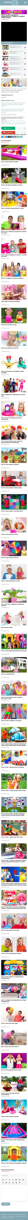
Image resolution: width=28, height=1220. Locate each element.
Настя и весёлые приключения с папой (12, 208)
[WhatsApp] (17, 137)
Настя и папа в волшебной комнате (11, 953)
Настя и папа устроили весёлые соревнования (10, 1094)
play (13, 123)
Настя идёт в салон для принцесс (10, 301)
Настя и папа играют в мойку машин (11, 487)
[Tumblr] (13, 137)
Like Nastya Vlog (21, 88)
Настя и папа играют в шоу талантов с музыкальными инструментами (12, 442)
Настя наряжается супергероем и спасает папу (13, 395)
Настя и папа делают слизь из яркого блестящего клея (11, 698)
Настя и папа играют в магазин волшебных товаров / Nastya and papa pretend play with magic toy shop (13, 908)
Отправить (6, 1204)
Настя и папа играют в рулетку (10, 557)
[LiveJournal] (11, 137)
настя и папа (15, 122)
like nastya (22, 123)
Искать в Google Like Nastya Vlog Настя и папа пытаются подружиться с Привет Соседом (12, 111)
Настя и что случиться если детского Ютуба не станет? (13, 232)
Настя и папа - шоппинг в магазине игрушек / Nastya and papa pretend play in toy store (13, 861)
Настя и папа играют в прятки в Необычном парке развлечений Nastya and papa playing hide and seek (13, 744)
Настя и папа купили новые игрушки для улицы (13, 1140)
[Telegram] (22, 137)
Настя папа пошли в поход (8, 324)
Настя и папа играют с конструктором (12, 511)
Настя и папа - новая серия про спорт (12, 837)
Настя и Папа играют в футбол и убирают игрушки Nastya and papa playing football (13, 814)
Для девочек (12, 88)
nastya (16, 123)
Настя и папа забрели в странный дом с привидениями (12, 977)
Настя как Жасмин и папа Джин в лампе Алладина (12, 372)
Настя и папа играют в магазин (10, 1116)
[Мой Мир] (6, 137)
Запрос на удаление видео (18, 1214)
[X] (9, 137)
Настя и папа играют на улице (9, 161)
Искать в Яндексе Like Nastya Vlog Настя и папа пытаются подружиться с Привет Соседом (13, 104)
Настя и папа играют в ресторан (10, 930)
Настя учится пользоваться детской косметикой (11, 418)
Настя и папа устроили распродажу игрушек (14, 1163)
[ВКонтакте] (2, 137)
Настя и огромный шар (7, 674)
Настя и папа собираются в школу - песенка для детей (13, 255)
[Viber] (15, 137)
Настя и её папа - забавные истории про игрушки (12, 605)
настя (21, 122)
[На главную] (9, 2)
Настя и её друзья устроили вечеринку (12, 278)
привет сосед (8, 122)
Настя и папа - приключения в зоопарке (12, 767)
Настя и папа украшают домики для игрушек (14, 650)
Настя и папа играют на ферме (10, 464)
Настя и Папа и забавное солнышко (11, 720)
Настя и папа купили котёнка (9, 534)
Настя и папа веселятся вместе (10, 1046)
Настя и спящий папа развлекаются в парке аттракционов (13, 1001)
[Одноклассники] (4, 137)
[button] (2, 1179)
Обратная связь (5, 1214)
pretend (9, 123)
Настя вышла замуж (7, 627)
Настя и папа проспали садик (9, 1023)
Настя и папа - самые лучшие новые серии (13, 790)
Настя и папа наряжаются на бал (10, 580)
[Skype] (19, 137)
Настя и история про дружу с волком (11, 185)
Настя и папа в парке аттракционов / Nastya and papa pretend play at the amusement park (14, 884)
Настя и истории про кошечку (9, 348)
